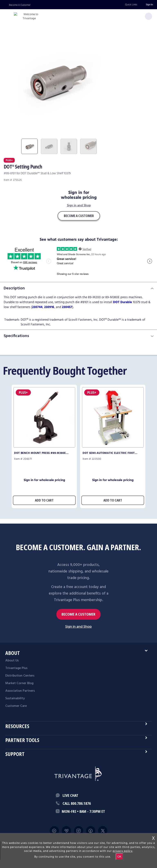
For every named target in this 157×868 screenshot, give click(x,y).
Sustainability (15, 698)
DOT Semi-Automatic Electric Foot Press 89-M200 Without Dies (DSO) (109, 453)
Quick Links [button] (131, 4)
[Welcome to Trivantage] (29, 16)
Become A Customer (19, 5)
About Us (12, 660)
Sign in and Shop (79, 205)
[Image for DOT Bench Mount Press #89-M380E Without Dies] (44, 446)
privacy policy (122, 851)
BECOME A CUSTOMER (78, 614)
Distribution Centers (19, 675)
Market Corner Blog (19, 683)
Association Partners (20, 691)
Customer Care (16, 706)
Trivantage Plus (16, 668)
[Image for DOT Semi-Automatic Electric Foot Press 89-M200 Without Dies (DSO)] (113, 446)
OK (119, 856)
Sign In (149, 4)
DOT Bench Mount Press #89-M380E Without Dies (40, 453)
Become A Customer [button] (79, 216)
